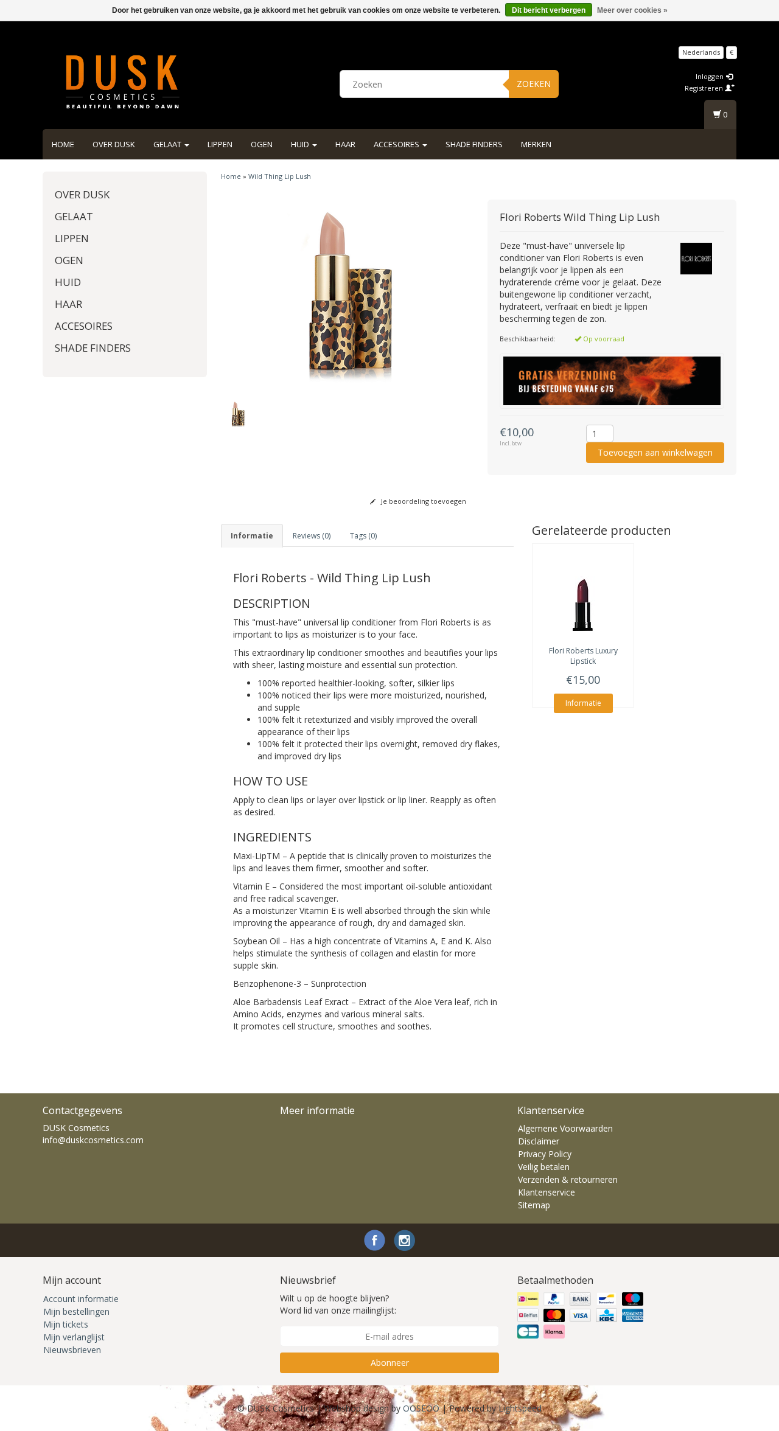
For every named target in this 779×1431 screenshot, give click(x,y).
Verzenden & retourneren (568, 1179)
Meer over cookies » (632, 10)
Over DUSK (114, 144)
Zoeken (534, 83)
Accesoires (397, 144)
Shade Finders (474, 144)
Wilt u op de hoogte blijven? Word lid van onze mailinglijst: (338, 1304)
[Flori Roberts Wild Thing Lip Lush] (345, 294)
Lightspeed (520, 1408)
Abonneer (390, 1362)
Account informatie (81, 1298)
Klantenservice (546, 1192)
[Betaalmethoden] (581, 1315)
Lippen (220, 144)
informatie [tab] (252, 536)
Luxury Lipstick (583, 656)
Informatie (583, 703)
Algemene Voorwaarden (565, 1128)
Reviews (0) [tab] (311, 536)
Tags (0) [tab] (363, 536)
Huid (301, 144)
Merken (536, 144)
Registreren (705, 87)
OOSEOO (421, 1408)
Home (63, 144)
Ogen (262, 144)
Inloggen (710, 76)
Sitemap (534, 1205)
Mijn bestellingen (76, 1311)
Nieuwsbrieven (72, 1350)
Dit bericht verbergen (548, 10)
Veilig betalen (544, 1166)
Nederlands (701, 52)
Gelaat (168, 144)
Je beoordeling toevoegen (422, 501)
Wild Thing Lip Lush (279, 176)
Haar (345, 144)
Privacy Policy (544, 1154)
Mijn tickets (65, 1324)
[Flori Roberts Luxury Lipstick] (583, 603)
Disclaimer (538, 1141)
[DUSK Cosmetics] (122, 82)
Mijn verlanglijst (74, 1337)
